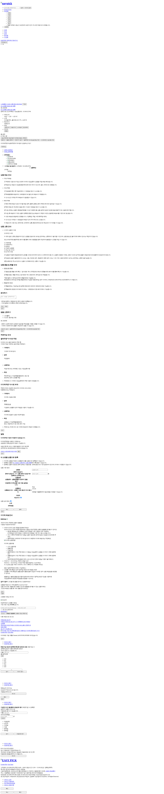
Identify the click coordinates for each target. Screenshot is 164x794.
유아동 (6, 35)
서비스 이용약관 (9, 781)
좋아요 (3, 140)
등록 (20, 509)
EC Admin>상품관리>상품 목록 (22, 462)
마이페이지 (4, 42)
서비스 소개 (7, 779)
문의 (9, 19)
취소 (2, 306)
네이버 (3, 718)
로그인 (3, 613)
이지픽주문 (47, 140)
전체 (9, 13)
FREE (6, 131)
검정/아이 (7, 127)
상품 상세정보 (8, 150)
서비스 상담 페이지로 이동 (9, 451)
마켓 (5, 30)
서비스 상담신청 (9, 785)
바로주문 (3, 40)
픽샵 (20, 104)
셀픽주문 (31, 140)
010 (2, 656)
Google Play (4, 632)
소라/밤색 (19, 127)
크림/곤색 (13, 127)
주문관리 (9, 40)
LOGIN (6, 27)
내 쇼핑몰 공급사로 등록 (8, 106)
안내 (9, 21)
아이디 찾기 (7, 642)
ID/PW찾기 (4, 611)
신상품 (6, 37)
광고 (9, 23)
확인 (6, 306)
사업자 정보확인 (50, 771)
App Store (10, 632)
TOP (2, 593)
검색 (22, 7)
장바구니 (15, 40)
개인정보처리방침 (9, 783)
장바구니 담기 (18, 140)
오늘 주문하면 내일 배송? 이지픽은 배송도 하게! (14, 138)
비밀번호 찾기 (8, 643)
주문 (9, 15)
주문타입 (3, 146)
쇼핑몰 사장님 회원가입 (16, 613)
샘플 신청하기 (9, 140)
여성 (5, 32)
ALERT (6, 11)
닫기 (7, 671)
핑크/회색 (25, 127)
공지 (9, 17)
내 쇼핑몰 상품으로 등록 (8, 109)
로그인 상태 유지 (8, 609)
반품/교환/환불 (8, 151)
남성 (5, 33)
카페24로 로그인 (16, 624)
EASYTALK (7, 9)
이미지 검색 (28, 7)
